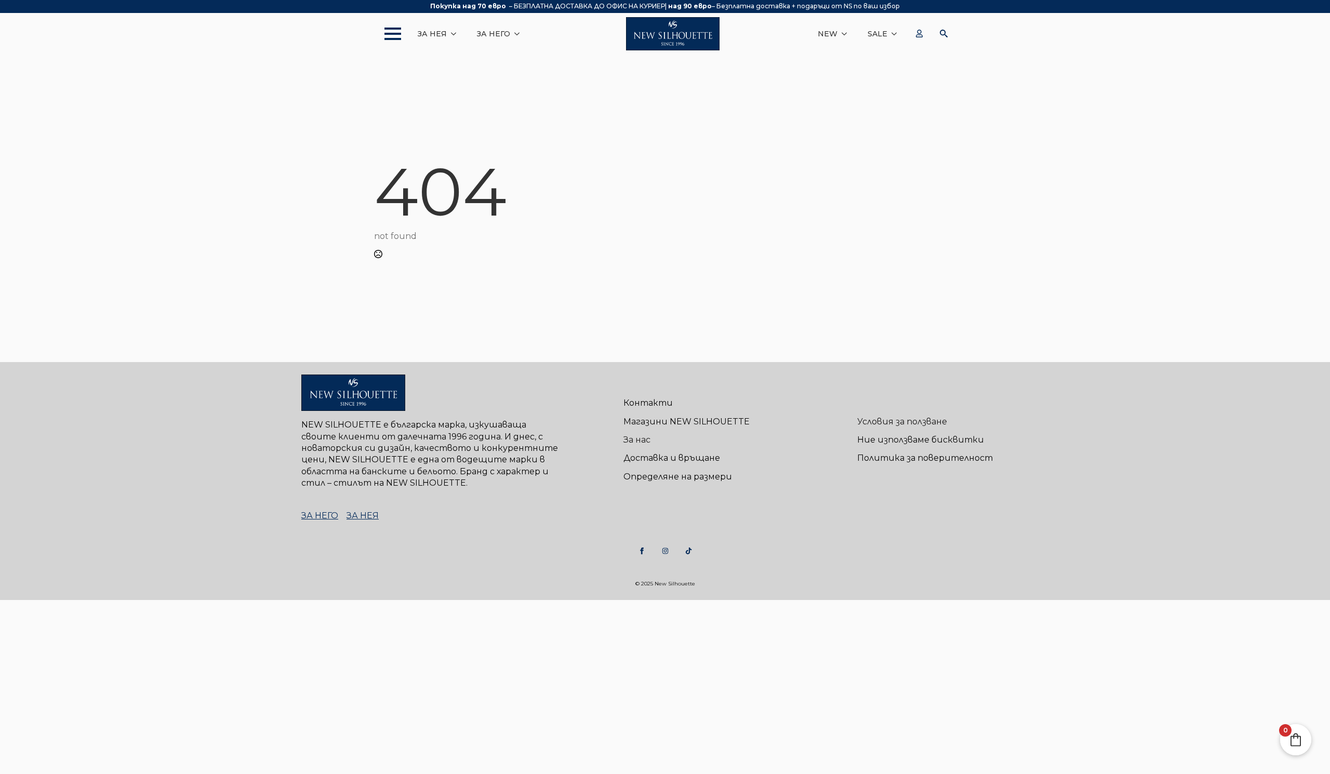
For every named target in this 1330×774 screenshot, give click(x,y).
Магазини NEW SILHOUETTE (686, 421)
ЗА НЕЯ (432, 33)
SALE (877, 33)
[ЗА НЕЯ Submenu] (457, 34)
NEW (827, 33)
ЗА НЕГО (493, 33)
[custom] (641, 550)
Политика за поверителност (925, 458)
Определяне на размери (677, 477)
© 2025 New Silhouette (665, 583)
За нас (636, 440)
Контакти (648, 403)
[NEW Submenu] (847, 34)
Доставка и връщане (671, 458)
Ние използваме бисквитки (920, 440)
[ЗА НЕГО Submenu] (520, 34)
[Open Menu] (387, 33)
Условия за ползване (902, 421)
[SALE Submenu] (897, 34)
